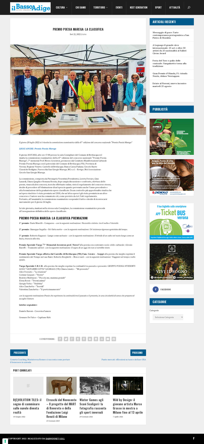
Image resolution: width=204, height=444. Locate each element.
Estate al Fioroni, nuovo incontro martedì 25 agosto (169, 84)
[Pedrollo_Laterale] (172, 194)
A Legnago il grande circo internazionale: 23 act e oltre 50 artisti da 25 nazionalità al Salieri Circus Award (169, 49)
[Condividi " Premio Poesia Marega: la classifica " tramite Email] (108, 339)
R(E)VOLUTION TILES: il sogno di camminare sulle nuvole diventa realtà (27, 406)
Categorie (154, 310)
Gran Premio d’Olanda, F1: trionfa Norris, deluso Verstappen (170, 74)
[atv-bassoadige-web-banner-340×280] (172, 238)
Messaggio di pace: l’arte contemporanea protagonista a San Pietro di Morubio (171, 35)
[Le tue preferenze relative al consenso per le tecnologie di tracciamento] (5, 441)
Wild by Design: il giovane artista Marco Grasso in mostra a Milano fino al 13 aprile (128, 406)
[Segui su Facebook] (193, 438)
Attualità (174, 7)
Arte (84, 34)
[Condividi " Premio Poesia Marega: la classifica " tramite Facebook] (60, 339)
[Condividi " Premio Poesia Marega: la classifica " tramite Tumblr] (78, 339)
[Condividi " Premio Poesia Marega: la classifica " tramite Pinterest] (84, 339)
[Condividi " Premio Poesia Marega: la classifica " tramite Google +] (72, 339)
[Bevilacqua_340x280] (172, 279)
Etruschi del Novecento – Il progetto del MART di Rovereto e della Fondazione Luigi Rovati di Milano (61, 408)
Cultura (60, 7)
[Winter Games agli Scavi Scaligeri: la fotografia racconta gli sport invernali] (95, 386)
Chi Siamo (81, 7)
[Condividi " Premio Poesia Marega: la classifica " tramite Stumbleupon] (102, 339)
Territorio (99, 7)
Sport (158, 7)
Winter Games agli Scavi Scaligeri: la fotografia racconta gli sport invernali (93, 406)
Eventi (119, 7)
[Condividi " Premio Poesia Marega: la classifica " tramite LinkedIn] (90, 339)
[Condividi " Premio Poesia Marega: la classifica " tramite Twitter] (66, 339)
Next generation (138, 7)
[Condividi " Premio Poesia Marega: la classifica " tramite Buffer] (96, 339)
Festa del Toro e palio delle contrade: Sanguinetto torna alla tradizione (169, 63)
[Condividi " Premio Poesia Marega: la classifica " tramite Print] (114, 339)
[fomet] (172, 154)
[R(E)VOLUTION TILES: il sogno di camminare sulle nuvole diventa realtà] (28, 386)
